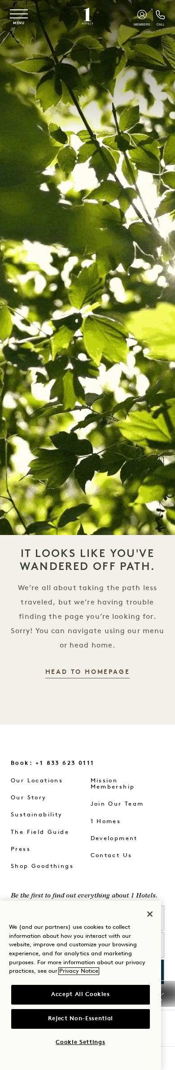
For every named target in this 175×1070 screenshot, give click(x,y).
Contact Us (111, 856)
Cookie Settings (80, 1042)
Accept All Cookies (80, 994)
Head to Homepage (87, 672)
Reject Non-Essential (80, 1019)
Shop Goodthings (42, 866)
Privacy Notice (78, 971)
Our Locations (37, 781)
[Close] (150, 914)
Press (21, 849)
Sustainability (37, 815)
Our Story (29, 798)
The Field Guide (40, 832)
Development (114, 838)
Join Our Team (117, 804)
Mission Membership (113, 784)
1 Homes (106, 821)
